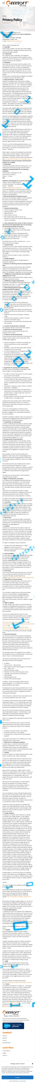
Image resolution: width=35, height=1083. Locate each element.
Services (5, 1040)
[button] (32, 1064)
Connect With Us (6, 1050)
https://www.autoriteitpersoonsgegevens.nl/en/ (14, 622)
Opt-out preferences (14, 1081)
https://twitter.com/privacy (14, 1003)
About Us (5, 1035)
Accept (17, 1077)
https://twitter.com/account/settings (13, 1006)
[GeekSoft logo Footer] (12, 1013)
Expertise (5, 1038)
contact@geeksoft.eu (28, 577)
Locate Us (5, 1055)
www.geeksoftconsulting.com (12, 159)
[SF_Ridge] (13, 1026)
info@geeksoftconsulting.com (14, 41)
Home (4, 16)
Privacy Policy (23, 1081)
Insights (4, 1053)
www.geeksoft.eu (26, 159)
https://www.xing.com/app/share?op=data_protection (18, 982)
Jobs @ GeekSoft (6, 1042)
